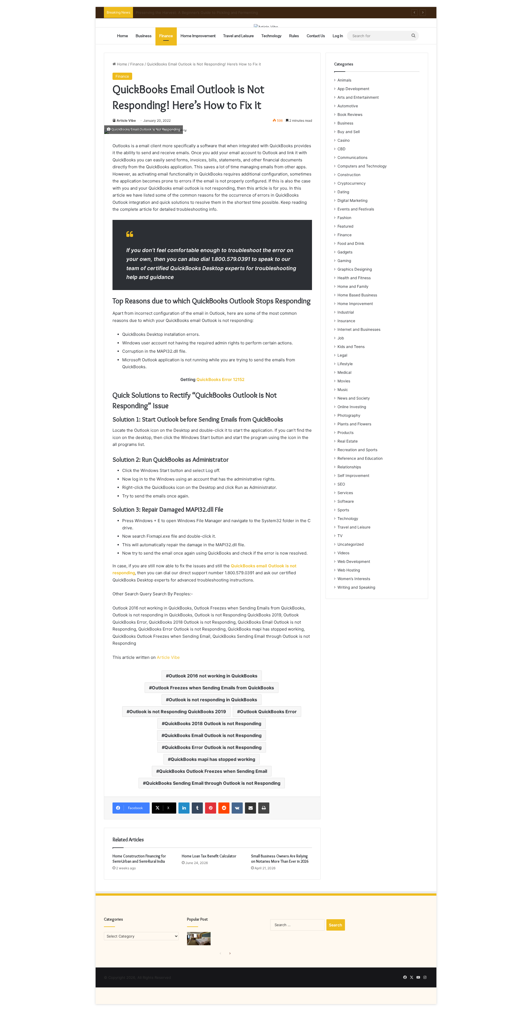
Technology (272, 35)
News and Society (353, 398)
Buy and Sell (348, 131)
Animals (344, 80)
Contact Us (316, 35)
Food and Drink (350, 243)
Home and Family (353, 286)
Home (122, 35)
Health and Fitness (354, 278)
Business (144, 35)
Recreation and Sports (357, 450)
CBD (341, 149)
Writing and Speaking (356, 587)
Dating (343, 192)
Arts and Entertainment (358, 97)
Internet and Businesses (358, 329)
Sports (343, 510)
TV (339, 536)
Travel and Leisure (238, 35)
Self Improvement (353, 475)
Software (345, 501)
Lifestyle (345, 364)
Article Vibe (126, 120)
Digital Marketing (352, 200)
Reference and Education (360, 458)
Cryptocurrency (351, 183)
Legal (342, 355)
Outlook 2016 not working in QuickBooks (213, 676)
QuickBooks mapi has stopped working (213, 759)
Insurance (346, 321)
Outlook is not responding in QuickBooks (213, 699)
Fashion (344, 217)
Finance (166, 35)
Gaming (344, 260)
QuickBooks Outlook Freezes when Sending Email (213, 771)
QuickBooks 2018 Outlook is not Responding (213, 723)
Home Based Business (357, 295)
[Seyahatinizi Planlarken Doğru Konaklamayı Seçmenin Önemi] (199, 938)
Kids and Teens (351, 346)
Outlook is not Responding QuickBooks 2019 (177, 711)
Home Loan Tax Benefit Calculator (209, 855)
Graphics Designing (354, 269)
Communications (352, 157)
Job (340, 338)
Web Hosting (348, 570)
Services (345, 493)
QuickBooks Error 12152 (220, 379)
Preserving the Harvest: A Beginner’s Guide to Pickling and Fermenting (197, 12)
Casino (343, 140)
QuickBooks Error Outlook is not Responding (213, 747)
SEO (341, 484)
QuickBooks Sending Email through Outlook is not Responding (213, 783)
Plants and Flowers (354, 424)
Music (342, 389)
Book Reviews (349, 114)
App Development (353, 89)
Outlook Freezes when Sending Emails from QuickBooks (213, 687)
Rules (294, 35)
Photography (348, 415)
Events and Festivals (355, 209)
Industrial (345, 312)
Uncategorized (350, 544)
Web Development (353, 561)
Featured (345, 226)
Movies (343, 381)
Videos (343, 553)
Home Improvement (198, 35)
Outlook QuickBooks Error (268, 711)
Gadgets (344, 252)
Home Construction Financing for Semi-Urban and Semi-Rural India (139, 858)
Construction (348, 174)
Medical (344, 372)
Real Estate (347, 441)
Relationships (349, 467)
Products (345, 432)
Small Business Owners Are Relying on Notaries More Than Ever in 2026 (279, 858)
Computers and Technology (362, 166)
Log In (338, 35)
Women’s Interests (353, 578)
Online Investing (351, 407)
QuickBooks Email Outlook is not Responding (213, 735)
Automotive (347, 106)
